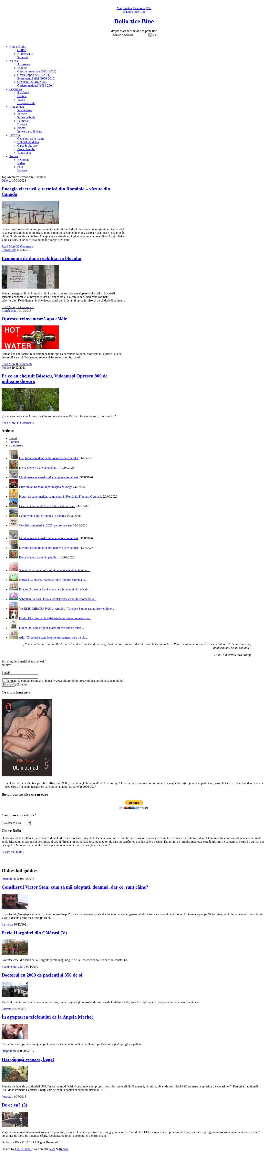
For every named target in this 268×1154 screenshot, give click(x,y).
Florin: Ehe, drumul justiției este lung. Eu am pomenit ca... (55, 618)
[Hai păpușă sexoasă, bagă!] (15, 1080)
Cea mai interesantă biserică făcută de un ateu (47, 506)
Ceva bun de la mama (30, 138)
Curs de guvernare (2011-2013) (36, 71)
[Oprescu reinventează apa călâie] (30, 348)
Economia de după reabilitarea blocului (41, 258)
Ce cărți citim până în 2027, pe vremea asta (45, 525)
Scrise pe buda (26, 117)
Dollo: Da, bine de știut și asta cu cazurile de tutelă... (51, 628)
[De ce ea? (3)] (15, 1126)
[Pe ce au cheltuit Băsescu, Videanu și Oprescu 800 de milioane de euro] (30, 410)
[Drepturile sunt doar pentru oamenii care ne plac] (13, 458)
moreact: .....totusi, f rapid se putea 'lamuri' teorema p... (53, 579)
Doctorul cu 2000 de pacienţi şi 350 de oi (42, 975)
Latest (13, 438)
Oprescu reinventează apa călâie (34, 318)
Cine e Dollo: (17, 46)
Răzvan (63, 1149)
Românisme (24, 110)
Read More (8, 246)
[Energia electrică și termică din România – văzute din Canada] (30, 223)
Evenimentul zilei (12, 966)
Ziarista (14, 60)
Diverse (22, 124)
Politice (21, 96)
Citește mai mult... (13, 851)
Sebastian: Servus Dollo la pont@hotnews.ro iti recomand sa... (57, 599)
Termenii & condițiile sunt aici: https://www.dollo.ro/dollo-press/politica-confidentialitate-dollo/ (64, 680)
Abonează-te (25, 53)
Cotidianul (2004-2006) (31, 82)
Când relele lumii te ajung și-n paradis (42, 515)
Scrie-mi (22, 57)
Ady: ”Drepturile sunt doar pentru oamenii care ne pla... (53, 637)
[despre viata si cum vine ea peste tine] (134, 11)
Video (21, 163)
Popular (14, 441)
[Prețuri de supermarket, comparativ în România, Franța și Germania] (13, 496)
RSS (148, 8)
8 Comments (24, 364)
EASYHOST (23, 1149)
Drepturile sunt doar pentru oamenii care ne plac (48, 458)
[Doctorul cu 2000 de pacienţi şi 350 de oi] (15, 996)
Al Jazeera (23, 64)
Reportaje (23, 159)
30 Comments (25, 423)
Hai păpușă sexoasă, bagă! (28, 1059)
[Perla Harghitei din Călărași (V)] (15, 954)
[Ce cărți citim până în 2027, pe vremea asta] (13, 525)
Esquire (22, 67)
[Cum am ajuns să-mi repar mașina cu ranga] (13, 487)
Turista (13, 156)
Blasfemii (23, 92)
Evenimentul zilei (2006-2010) (36, 78)
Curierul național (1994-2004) (35, 85)
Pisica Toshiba (26, 149)
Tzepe (21, 99)
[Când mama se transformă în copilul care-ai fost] (13, 477)
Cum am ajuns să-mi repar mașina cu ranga (45, 487)
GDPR (21, 50)
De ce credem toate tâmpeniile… (39, 467)
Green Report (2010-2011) (33, 75)
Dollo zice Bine (134, 21)
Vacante (22, 170)
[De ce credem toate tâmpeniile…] (13, 467)
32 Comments (25, 246)
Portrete (22, 113)
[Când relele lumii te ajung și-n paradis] (13, 515)
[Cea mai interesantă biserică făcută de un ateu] (13, 506)
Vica (52, 1149)
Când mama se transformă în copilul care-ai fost (48, 477)
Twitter (127, 8)
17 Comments (25, 307)
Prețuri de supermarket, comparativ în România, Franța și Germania (60, 496)
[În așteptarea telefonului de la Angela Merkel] (15, 1038)
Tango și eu (24, 152)
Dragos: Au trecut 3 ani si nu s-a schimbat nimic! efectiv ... (55, 589)
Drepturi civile (26, 103)
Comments (16, 445)
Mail (119, 8)
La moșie (23, 120)
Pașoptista (15, 89)
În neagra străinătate (29, 131)
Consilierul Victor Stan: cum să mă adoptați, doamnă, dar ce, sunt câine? (75, 887)
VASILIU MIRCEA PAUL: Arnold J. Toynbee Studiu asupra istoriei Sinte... (66, 608)
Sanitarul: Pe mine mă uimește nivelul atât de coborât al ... (54, 570)
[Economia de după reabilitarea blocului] (30, 287)
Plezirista (15, 135)
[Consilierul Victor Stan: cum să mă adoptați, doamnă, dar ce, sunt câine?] (15, 908)
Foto (20, 166)
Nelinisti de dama (28, 142)
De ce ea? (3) (14, 1104)
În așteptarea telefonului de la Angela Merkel (47, 1017)
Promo (21, 128)
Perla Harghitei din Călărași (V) (34, 932)
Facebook (139, 8)
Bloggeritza (16, 106)
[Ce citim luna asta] (27, 777)
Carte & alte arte (27, 145)
